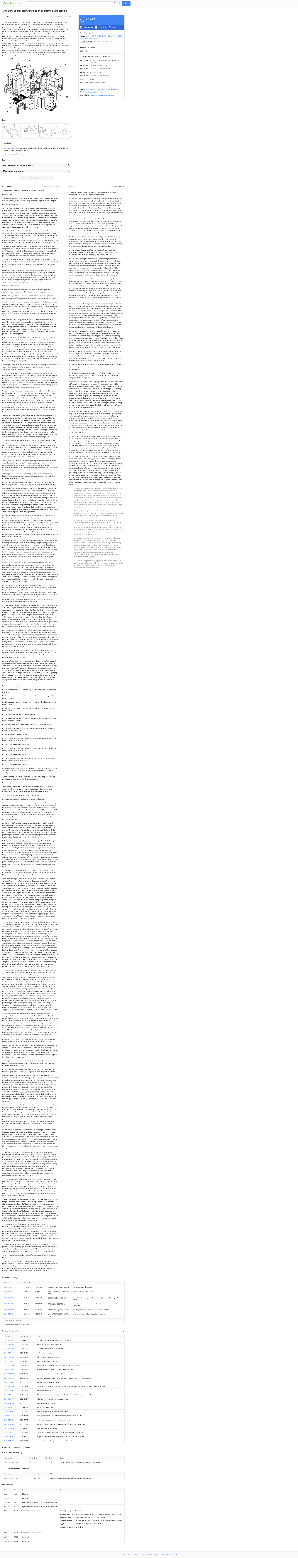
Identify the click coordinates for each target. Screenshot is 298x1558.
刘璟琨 (86, 38)
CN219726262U (9, 1432)
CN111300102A (9, 1314)
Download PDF (88, 27)
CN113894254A (9, 1403)
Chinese (94, 33)
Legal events (101, 90)
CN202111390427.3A (11, 1462)
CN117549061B (9, 1378)
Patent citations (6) (89, 90)
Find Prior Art (102, 27)
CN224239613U (9, 1420)
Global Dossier (103, 95)
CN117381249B (9, 1386)
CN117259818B (9, 1374)
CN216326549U (9, 1370)
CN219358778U (9, 1424)
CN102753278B (9, 1344)
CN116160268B (9, 1365)
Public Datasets (147, 1555)
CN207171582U (9, 1298)
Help (176, 1555)
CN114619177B (9, 1395)
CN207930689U (9, 1340)
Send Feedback (133, 1555)
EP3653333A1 (8, 1310)
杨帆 (90, 38)
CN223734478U (9, 1437)
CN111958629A (9, 1428)
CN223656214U (9, 1416)
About (122, 1555)
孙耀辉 (99, 36)
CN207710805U (9, 1361)
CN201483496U (9, 1357)
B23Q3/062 (10, 148)
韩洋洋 (95, 38)
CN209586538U (9, 1304)
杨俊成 (94, 36)
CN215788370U (9, 1391)
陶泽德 (120, 36)
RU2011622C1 (9, 1287)
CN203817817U (9, 1291)
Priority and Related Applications (91, 92)
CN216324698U (9, 1441)
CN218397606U (9, 1382)
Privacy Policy (166, 1555)
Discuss (111, 95)
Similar (113, 27)
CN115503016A (9, 1353)
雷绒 (81, 38)
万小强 (115, 36)
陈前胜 (104, 36)
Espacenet (93, 95)
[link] (37, 149)
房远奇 (109, 36)
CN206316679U (9, 1411)
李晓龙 (88, 36)
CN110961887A (9, 1399)
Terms (157, 1555)
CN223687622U (9, 1407)
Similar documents (112, 90)
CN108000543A (9, 1349)
